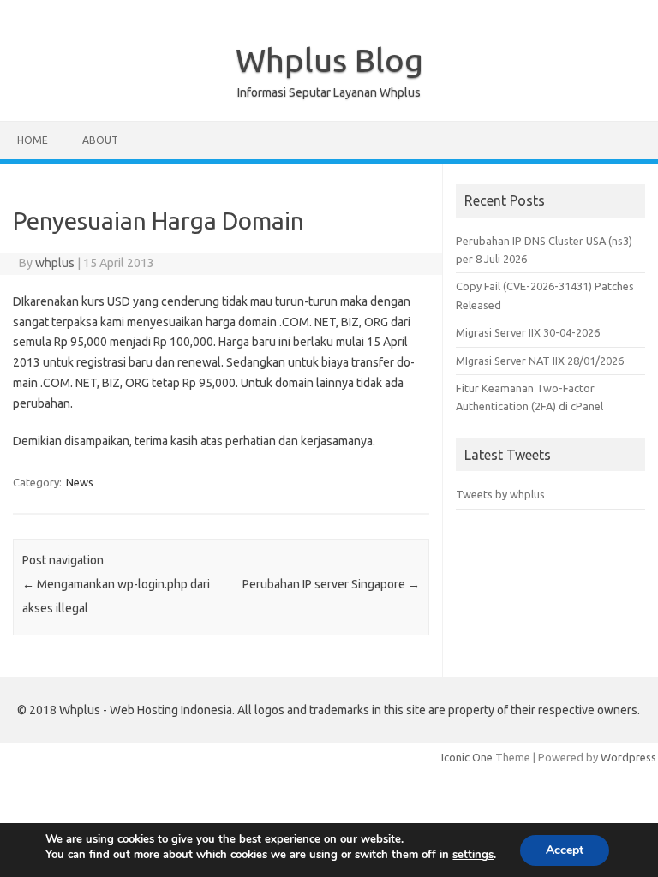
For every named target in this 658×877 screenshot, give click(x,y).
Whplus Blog (329, 60)
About (100, 140)
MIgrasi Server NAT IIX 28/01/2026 (540, 361)
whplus (55, 263)
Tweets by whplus (500, 494)
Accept (564, 850)
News (79, 482)
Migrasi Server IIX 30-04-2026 (528, 332)
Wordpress (628, 757)
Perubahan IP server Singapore (331, 584)
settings (473, 854)
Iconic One (467, 757)
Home (32, 140)
